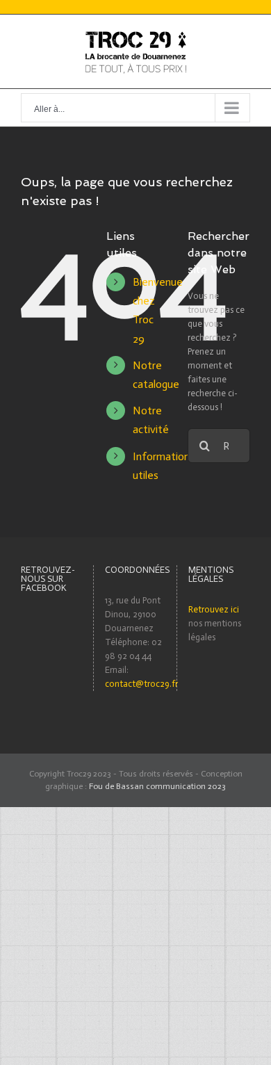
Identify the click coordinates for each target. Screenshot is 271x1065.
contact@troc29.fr (141, 683)
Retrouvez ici (213, 609)
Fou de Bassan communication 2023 (157, 786)
